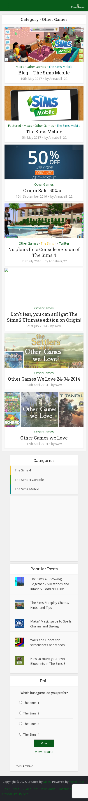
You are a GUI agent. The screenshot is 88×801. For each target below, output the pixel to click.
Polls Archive (24, 766)
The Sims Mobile (60, 67)
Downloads (47, 789)
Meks (47, 782)
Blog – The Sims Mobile (44, 73)
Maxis (20, 67)
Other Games (36, 67)
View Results (44, 752)
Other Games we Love (44, 438)
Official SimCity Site (15, 794)
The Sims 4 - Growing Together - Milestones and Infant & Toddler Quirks (49, 584)
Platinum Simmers (70, 789)
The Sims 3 (31, 724)
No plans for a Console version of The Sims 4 (44, 252)
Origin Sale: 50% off (44, 190)
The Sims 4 (48, 243)
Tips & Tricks (10, 789)
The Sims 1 (31, 703)
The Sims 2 (31, 713)
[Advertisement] (44, 529)
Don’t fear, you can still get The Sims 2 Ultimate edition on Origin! (44, 317)
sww (57, 326)
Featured (14, 125)
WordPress (77, 782)
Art (35, 789)
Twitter (64, 243)
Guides (26, 789)
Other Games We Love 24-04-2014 (44, 379)
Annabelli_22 (58, 79)
